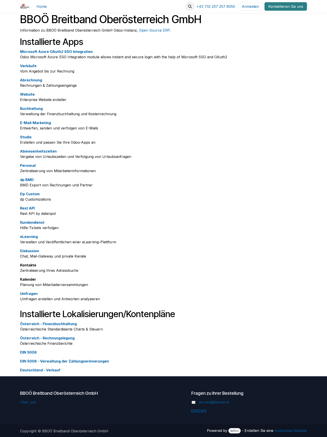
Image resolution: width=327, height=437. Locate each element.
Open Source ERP (154, 30)
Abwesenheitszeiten (38, 151)
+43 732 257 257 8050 (215, 6)
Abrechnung (31, 80)
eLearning (29, 236)
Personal (28, 165)
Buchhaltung (31, 108)
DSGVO (198, 411)
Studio (26, 137)
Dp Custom (30, 194)
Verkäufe (28, 66)
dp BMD (27, 179)
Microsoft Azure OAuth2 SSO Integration (56, 51)
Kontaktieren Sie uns (285, 6)
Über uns (28, 402)
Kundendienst (32, 222)
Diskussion (29, 251)
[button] (190, 6)
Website (27, 94)
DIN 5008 (28, 352)
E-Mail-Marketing (35, 123)
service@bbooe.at (214, 402)
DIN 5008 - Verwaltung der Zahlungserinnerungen (64, 361)
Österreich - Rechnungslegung (47, 338)
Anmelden (250, 6)
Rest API (27, 208)
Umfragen (29, 293)
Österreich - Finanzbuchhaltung (48, 324)
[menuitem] (41, 6)
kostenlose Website (291, 430)
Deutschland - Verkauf (40, 370)
